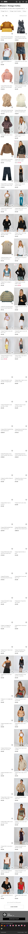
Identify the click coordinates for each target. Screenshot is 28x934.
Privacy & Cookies (21, 932)
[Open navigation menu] (2, 1)
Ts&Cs (26, 932)
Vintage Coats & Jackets (15, 11)
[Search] (16, 1)
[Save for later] (12, 33)
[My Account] (19, 1)
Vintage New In (4, 11)
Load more (14, 906)
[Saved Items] (23, 1)
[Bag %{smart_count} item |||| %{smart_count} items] (26, 1)
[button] (1, 925)
